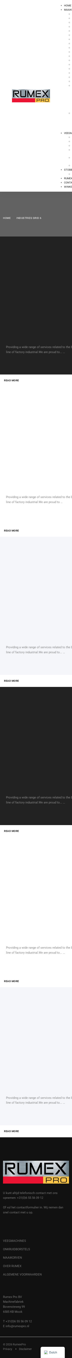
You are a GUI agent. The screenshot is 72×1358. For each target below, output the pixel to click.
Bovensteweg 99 (14, 1307)
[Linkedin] (13, 1226)
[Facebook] (4, 1226)
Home (7, 217)
